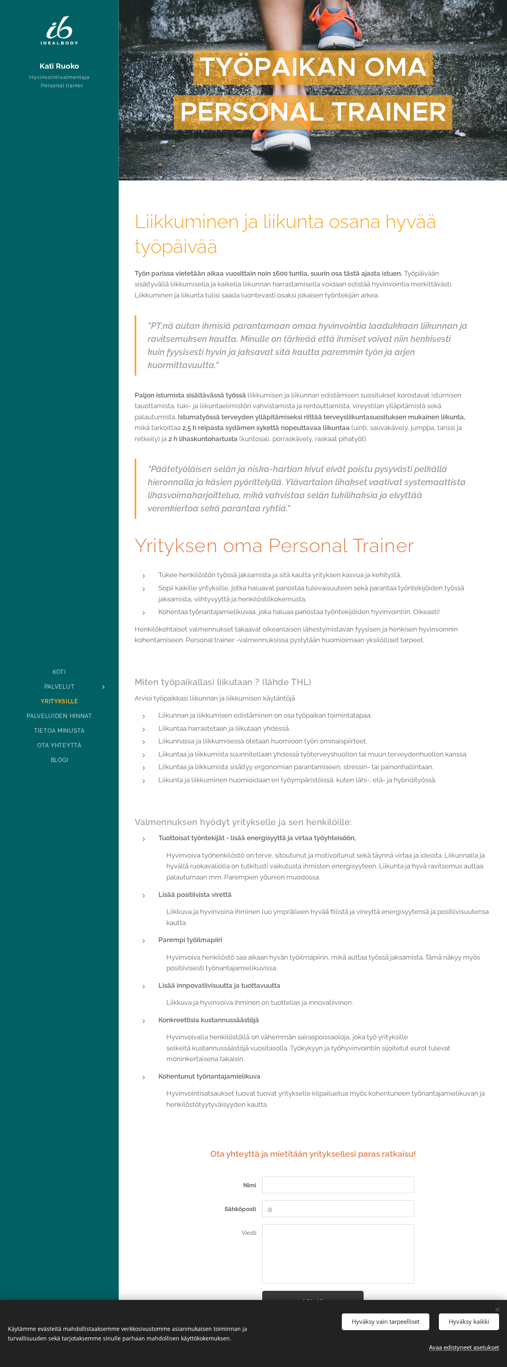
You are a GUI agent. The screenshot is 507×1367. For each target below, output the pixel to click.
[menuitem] (59, 672)
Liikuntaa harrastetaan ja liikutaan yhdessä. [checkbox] (224, 728)
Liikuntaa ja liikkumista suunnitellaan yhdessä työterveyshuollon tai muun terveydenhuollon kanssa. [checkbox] (312, 754)
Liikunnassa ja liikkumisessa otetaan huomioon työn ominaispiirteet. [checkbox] (262, 741)
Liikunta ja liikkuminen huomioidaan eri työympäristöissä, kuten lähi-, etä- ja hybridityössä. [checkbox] (297, 780)
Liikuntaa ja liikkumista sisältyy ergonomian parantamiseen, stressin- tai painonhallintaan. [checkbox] (295, 767)
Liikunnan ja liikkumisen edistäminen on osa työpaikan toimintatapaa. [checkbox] (265, 715)
